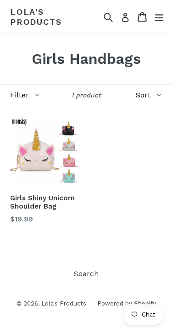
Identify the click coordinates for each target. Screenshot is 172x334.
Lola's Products (35, 17)
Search (86, 273)
